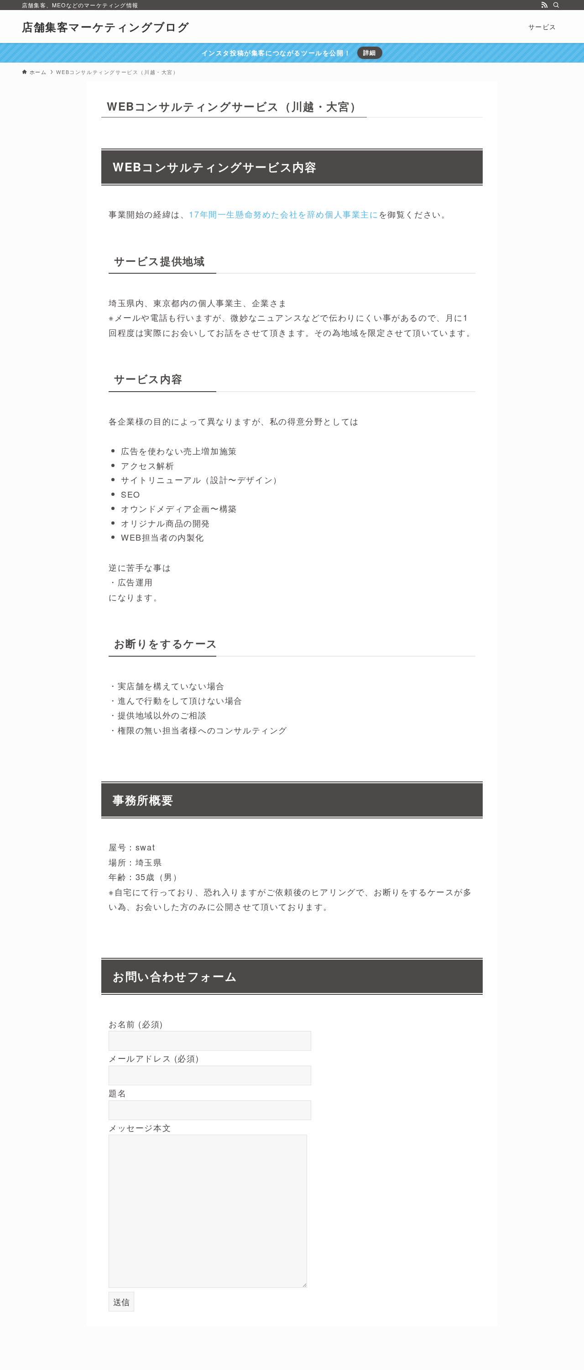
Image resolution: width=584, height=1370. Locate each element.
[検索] (556, 5)
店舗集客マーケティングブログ (105, 26)
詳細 (369, 52)
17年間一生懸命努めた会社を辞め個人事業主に (283, 214)
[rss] (544, 5)
